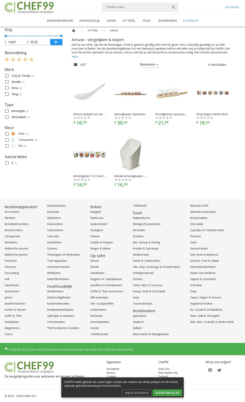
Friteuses (10, 267)
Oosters (138, 279)
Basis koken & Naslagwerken (151, 334)
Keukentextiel (98, 224)
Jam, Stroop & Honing (146, 242)
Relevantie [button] (147, 64)
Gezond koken (199, 248)
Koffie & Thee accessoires (106, 291)
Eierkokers (11, 242)
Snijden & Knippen (101, 242)
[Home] (74, 31)
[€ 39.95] (61, 36)
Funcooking (12, 273)
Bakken (137, 328)
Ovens (8, 334)
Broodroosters (14, 230)
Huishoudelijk (89, 20)
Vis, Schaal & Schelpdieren (206, 309)
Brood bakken (198, 218)
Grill (7, 279)
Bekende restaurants (203, 212)
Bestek (94, 267)
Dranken (138, 236)
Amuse (94, 260)
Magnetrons (12, 328)
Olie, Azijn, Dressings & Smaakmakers (156, 267)
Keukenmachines (15, 303)
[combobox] (140, 7)
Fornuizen (11, 260)
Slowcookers (55, 224)
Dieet (193, 242)
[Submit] (56, 42)
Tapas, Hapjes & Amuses (205, 297)
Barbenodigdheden (59, 297)
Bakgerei (95, 212)
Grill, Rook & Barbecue (204, 254)
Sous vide (53, 236)
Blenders (10, 218)
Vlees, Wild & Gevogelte (205, 316)
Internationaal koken (203, 267)
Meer (75, 56)
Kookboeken (167, 20)
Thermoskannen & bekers (63, 328)
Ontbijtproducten (143, 273)
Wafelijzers (54, 273)
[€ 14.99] (6, 36)
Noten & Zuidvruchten (146, 260)
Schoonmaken (56, 322)
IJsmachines (12, 291)
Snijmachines (55, 230)
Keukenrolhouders (58, 303)
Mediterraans (141, 254)
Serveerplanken (99, 322)
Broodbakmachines (17, 224)
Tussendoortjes (142, 303)
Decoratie (139, 230)
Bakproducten (141, 218)
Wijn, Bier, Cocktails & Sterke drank (212, 322)
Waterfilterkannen (58, 279)
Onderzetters (98, 309)
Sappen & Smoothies (203, 279)
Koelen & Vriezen (15, 309)
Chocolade (196, 224)
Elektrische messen (16, 248)
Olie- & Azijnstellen (102, 303)
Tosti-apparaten (57, 260)
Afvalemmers (55, 291)
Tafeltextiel (140, 205)
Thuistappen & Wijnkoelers (63, 254)
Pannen (95, 236)
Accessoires (12, 212)
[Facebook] (210, 370)
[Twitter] (219, 370)
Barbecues (97, 218)
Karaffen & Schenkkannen (106, 285)
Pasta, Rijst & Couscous (148, 285)
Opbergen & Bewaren (60, 316)
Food (147, 20)
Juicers (9, 297)
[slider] (33, 36)
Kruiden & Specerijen (146, 248)
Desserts (195, 236)
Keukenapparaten (60, 20)
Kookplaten (12, 322)
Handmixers (12, 285)
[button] (33, 76)
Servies (94, 328)
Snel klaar (196, 285)
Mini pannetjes (99, 297)
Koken (111, 20)
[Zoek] (173, 7)
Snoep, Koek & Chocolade (149, 291)
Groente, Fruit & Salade (204, 260)
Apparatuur (140, 316)
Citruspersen (12, 236)
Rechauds (53, 212)
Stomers (52, 248)
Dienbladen (97, 273)
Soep (136, 297)
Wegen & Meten (100, 248)
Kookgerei (96, 230)
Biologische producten (147, 224)
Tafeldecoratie (99, 334)
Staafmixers (54, 242)
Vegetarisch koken (201, 303)
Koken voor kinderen (203, 273)
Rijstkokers (54, 218)
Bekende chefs (199, 205)
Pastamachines (56, 205)
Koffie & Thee (13, 316)
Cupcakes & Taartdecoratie (207, 230)
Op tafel (129, 20)
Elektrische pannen (16, 254)
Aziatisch (138, 322)
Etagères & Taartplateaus (106, 279)
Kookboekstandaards (60, 309)
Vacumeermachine (58, 267)
